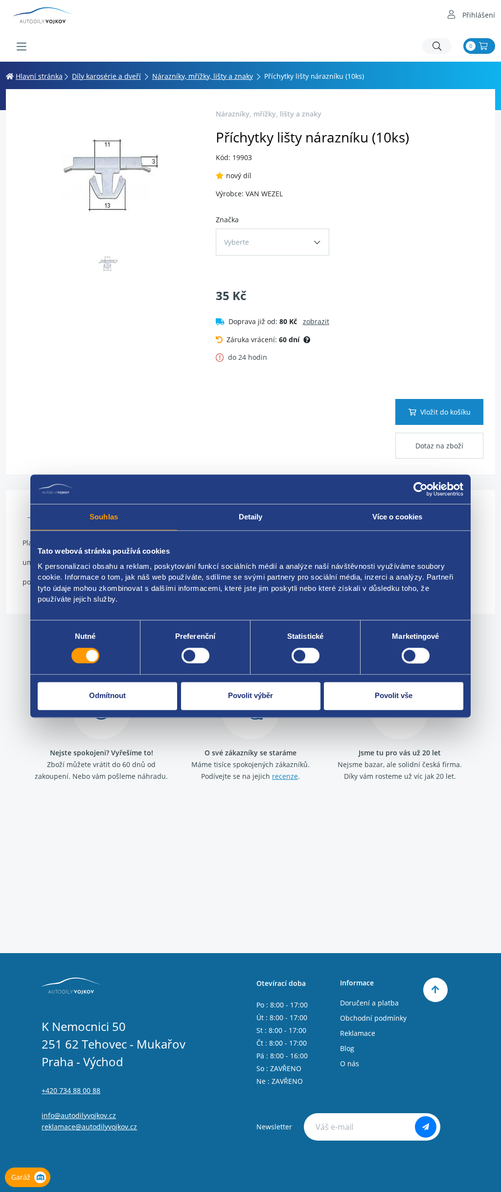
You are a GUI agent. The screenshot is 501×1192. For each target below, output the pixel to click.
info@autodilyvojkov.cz (79, 1115)
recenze (285, 776)
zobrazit (316, 321)
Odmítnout (107, 696)
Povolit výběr (250, 696)
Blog (347, 1048)
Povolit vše (393, 696)
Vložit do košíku (445, 412)
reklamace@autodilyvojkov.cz (89, 1126)
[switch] (195, 655)
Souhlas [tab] (104, 517)
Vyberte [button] (236, 242)
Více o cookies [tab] (397, 517)
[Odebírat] (425, 1127)
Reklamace (357, 1033)
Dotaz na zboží (439, 445)
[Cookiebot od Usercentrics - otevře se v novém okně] (420, 489)
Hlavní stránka (39, 76)
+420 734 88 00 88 (71, 1090)
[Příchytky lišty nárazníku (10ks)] (108, 174)
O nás (349, 1063)
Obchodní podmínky (373, 1018)
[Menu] (21, 46)
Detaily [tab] (251, 517)
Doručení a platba (369, 1002)
